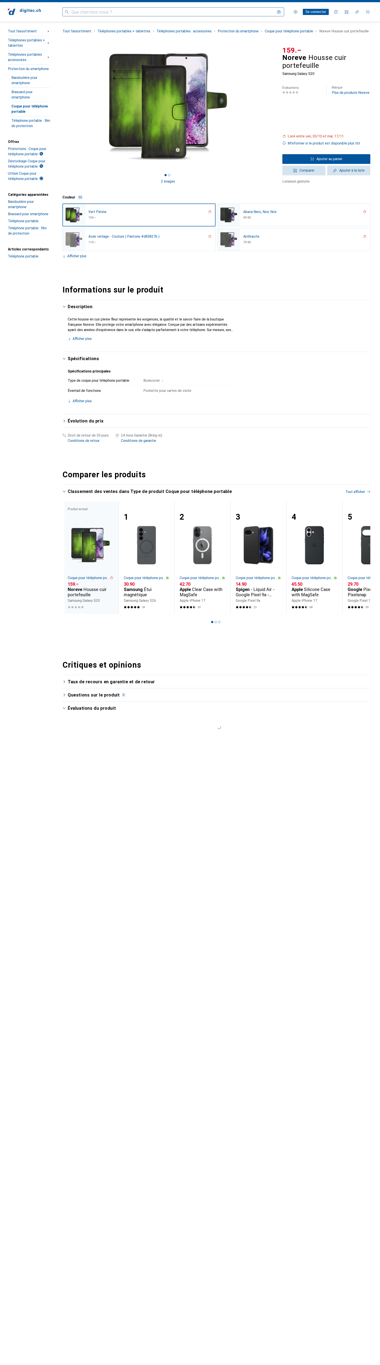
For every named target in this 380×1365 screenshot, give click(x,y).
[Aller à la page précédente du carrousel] (70, 557)
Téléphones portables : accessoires (26, 57)
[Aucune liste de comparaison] (346, 11)
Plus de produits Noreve (350, 90)
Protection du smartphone (28, 69)
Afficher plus (76, 256)
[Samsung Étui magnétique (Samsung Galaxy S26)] (147, 558)
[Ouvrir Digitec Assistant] (336, 11)
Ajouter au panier (329, 159)
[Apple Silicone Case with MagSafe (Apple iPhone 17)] (314, 558)
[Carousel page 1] (165, 175)
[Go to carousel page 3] (219, 622)
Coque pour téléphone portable (29, 109)
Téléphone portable (23, 221)
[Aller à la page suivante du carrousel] (362, 557)
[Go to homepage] (24, 12)
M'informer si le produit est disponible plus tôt (324, 143)
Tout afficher (355, 492)
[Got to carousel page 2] (169, 175)
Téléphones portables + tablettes (26, 43)
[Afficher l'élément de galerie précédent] (61, 106)
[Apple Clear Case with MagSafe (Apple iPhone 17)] (202, 558)
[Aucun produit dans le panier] (367, 11)
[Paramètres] (295, 11)
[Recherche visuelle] (279, 11)
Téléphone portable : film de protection (30, 123)
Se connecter (315, 12)
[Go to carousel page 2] (216, 622)
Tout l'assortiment (22, 31)
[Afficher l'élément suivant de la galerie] (274, 106)
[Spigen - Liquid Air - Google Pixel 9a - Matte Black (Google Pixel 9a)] (258, 558)
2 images (168, 181)
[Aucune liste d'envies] (357, 11)
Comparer (307, 170)
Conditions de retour (84, 441)
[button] (326, 136)
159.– (292, 50)
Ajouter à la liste (352, 170)
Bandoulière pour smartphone (24, 80)
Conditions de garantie (138, 441)
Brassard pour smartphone (22, 94)
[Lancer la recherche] (66, 11)
